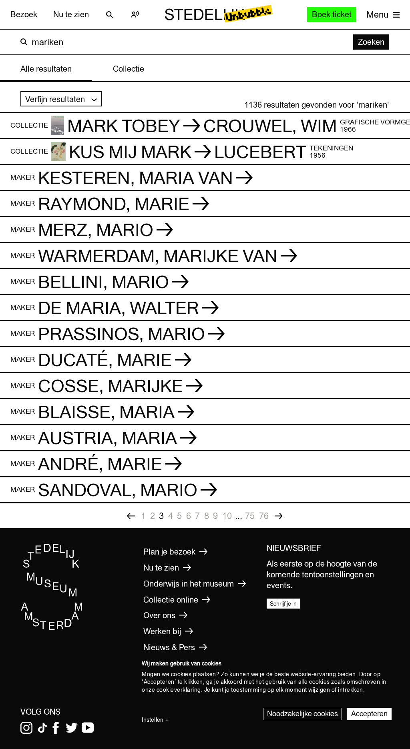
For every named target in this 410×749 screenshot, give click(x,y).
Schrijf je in (283, 604)
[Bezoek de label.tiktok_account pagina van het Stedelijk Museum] (42, 728)
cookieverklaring (179, 690)
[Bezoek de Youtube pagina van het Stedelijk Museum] (88, 728)
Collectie (128, 68)
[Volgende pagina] (279, 516)
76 (264, 516)
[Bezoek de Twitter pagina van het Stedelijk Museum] (72, 728)
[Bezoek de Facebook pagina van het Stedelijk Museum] (56, 728)
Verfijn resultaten (56, 99)
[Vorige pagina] (131, 516)
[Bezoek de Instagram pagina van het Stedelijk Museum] (26, 728)
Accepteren (369, 713)
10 (227, 516)
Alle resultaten (46, 68)
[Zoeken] (110, 14)
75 (250, 516)
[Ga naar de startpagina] (51, 628)
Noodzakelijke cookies (302, 713)
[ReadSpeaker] (135, 14)
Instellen (152, 720)
